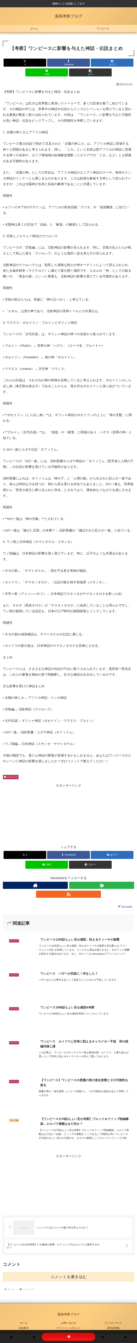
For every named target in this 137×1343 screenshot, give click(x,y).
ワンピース (12, 777)
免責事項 (24, 1328)
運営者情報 (113, 1328)
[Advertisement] (68, 813)
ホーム (23, 1322)
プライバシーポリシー (68, 1328)
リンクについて (113, 1322)
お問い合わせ (68, 1322)
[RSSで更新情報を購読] (68, 894)
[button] (90, 72)
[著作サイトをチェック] (35, 885)
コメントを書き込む (68, 1277)
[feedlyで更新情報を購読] (101, 885)
